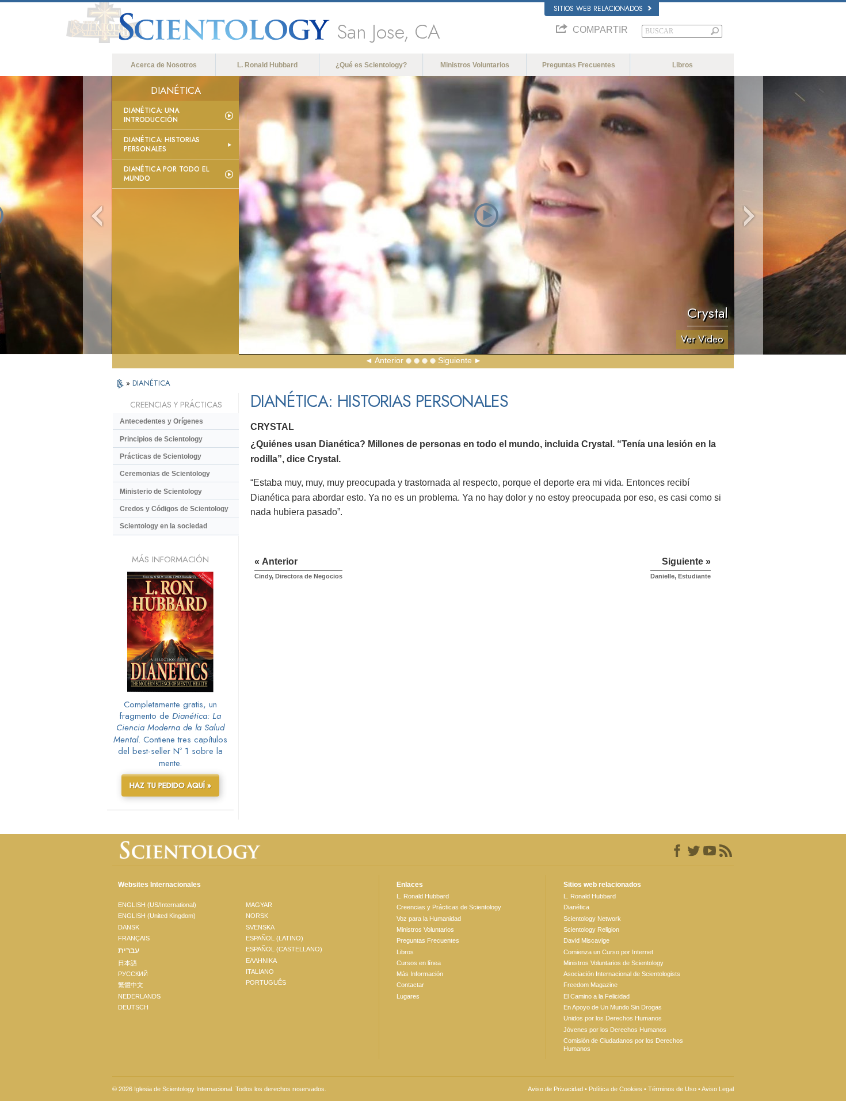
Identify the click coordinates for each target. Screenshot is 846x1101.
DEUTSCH (133, 1007)
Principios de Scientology (161, 439)
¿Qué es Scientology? (371, 65)
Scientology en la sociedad (163, 526)
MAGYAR (259, 904)
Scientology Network (592, 918)
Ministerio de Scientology (161, 491)
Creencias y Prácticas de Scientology (449, 907)
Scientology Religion (591, 929)
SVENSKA (260, 927)
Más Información (420, 973)
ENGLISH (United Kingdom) (157, 915)
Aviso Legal (718, 1088)
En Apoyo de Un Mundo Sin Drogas (612, 1007)
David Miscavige (586, 940)
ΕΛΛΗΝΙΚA (261, 960)
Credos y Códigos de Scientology (174, 509)
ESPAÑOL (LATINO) (274, 938)
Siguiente (455, 360)
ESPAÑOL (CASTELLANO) (284, 949)
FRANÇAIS (134, 938)
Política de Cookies (615, 1088)
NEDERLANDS (139, 996)
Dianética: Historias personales (162, 144)
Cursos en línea (419, 962)
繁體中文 (130, 984)
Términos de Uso (672, 1088)
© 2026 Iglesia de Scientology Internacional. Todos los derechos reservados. (219, 1088)
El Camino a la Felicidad (596, 996)
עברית (128, 950)
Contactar (410, 984)
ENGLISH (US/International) (157, 904)
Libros (682, 65)
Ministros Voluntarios (474, 65)
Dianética (576, 907)
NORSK (257, 915)
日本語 (127, 962)
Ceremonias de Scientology (165, 474)
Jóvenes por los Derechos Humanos (614, 1029)
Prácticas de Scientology (160, 456)
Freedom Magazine (590, 984)
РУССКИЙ (133, 973)
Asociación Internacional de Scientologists (621, 973)
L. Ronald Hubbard (267, 65)
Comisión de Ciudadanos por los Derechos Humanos (623, 1044)
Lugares (408, 996)
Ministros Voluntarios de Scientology (613, 962)
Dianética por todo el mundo (166, 174)
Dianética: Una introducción (151, 115)
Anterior (389, 360)
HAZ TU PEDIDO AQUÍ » (170, 785)
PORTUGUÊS (266, 982)
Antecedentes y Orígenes (161, 421)
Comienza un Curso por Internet (608, 951)
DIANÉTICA (151, 383)
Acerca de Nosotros (164, 65)
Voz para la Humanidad (429, 918)
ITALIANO (260, 971)
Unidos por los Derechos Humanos (612, 1018)
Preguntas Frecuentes (578, 65)
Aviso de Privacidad (555, 1088)
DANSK (128, 927)
